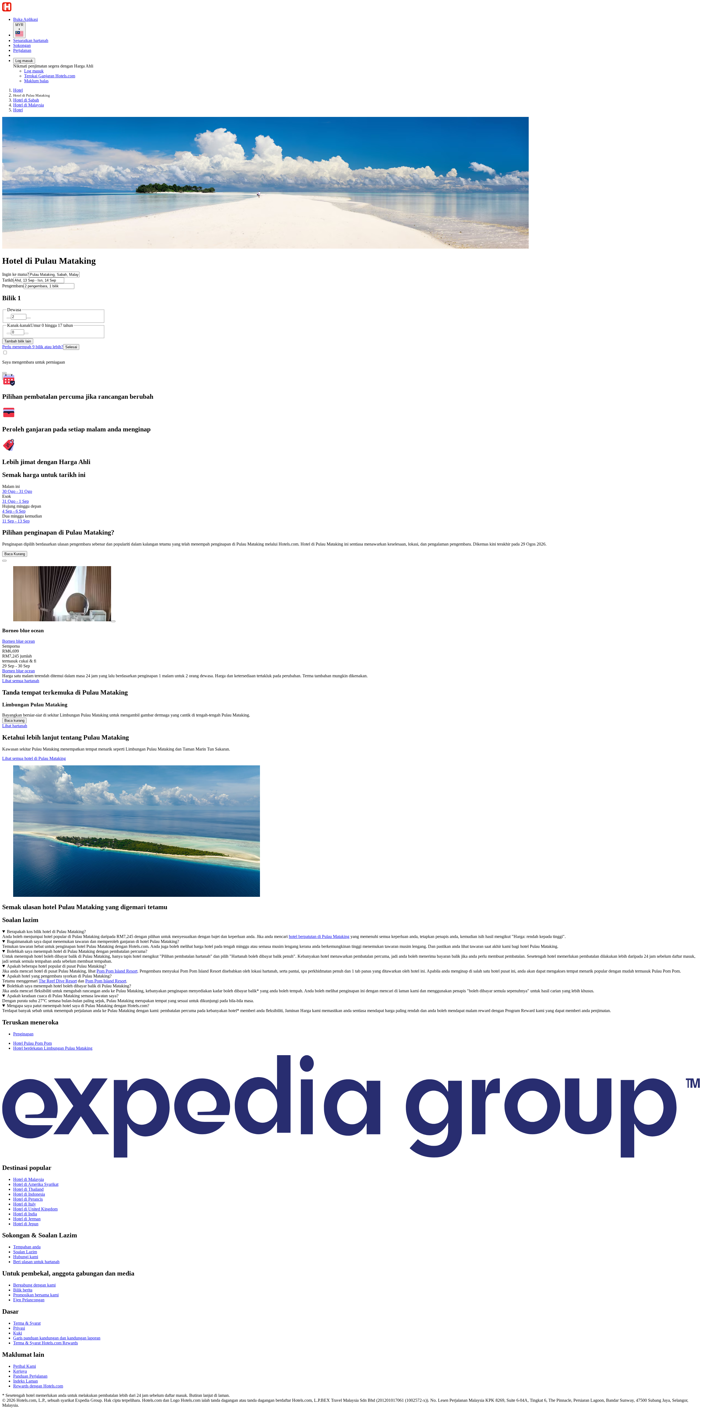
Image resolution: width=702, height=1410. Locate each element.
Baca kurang (14, 720)
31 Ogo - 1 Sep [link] (15, 501)
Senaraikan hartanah (30, 40)
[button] (351, 1022)
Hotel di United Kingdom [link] (35, 1209)
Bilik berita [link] (22, 1290)
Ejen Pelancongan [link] (28, 1299)
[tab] (23, 1034)
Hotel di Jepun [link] (25, 1223)
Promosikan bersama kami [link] (36, 1295)
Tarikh (7, 280)
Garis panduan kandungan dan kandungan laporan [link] (56, 1338)
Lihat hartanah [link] (14, 725)
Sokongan (22, 45)
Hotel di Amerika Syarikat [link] (35, 1184)
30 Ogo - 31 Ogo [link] (17, 491)
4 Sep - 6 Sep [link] (14, 511)
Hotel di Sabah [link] (26, 100)
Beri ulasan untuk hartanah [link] (36, 1261)
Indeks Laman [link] (25, 1381)
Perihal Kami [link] (24, 1366)
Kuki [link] (17, 1333)
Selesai (71, 347)
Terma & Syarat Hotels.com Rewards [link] (45, 1343)
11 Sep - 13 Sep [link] (16, 521)
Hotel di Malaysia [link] (28, 105)
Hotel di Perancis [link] (28, 1199)
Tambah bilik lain (17, 341)
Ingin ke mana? (15, 274)
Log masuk (24, 61)
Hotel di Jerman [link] (27, 1219)
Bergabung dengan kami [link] (34, 1285)
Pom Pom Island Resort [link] (117, 971)
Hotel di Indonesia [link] (29, 1194)
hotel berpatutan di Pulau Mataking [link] (319, 936)
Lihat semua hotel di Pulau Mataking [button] (34, 758)
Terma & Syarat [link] (27, 1323)
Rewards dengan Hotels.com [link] (38, 1386)
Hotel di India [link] (25, 1214)
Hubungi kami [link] (25, 1256)
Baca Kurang (14, 554)
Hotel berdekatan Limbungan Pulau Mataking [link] (52, 1048)
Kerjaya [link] (20, 1371)
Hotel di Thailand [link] (28, 1189)
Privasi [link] (19, 1328)
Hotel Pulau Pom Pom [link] (32, 1043)
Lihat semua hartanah (20, 680)
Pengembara (13, 285)
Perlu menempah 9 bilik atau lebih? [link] (32, 346)
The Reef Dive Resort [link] (58, 981)
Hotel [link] (18, 90)
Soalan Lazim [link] (25, 1251)
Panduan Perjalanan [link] (30, 1376)
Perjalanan (22, 50)
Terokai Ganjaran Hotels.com (49, 76)
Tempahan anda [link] (27, 1247)
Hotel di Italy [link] (24, 1204)
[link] (70, 80)
